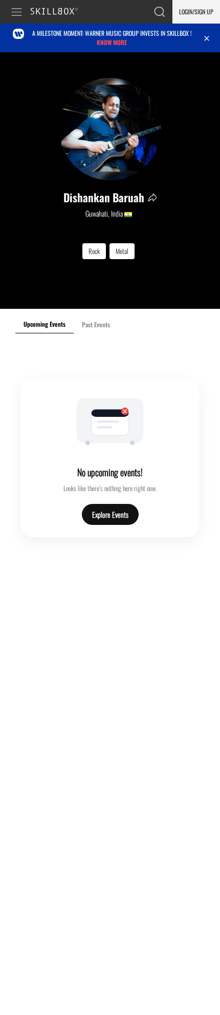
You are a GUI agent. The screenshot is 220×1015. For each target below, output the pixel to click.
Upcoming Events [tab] (44, 324)
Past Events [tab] (96, 324)
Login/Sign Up (196, 11)
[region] (110, 180)
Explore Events (110, 514)
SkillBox (58, 12)
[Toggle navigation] (18, 12)
